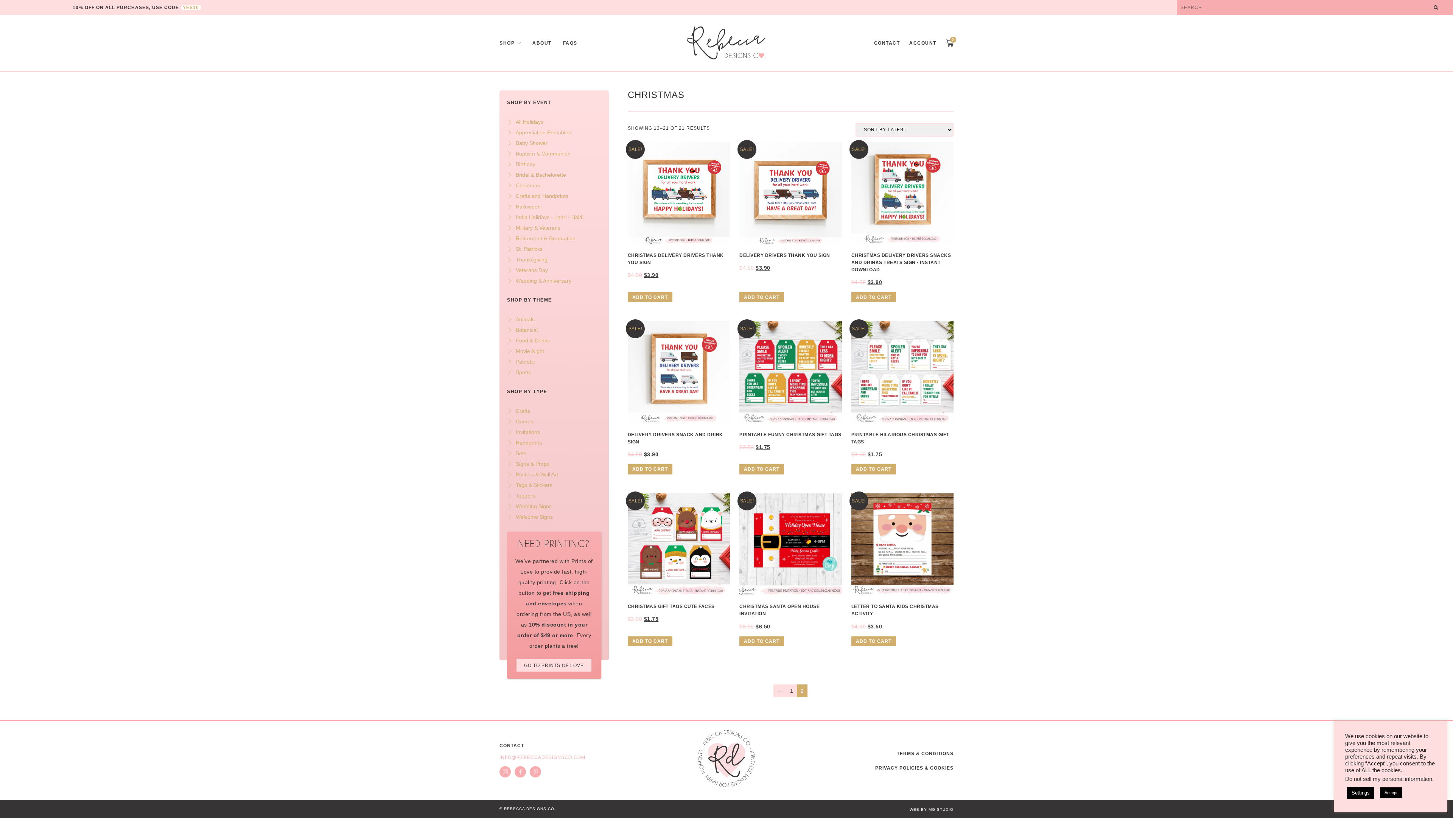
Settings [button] (1361, 793)
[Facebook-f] (520, 772)
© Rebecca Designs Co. (527, 809)
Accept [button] (1391, 792)
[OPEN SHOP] (518, 43)
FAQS (570, 43)
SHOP (507, 43)
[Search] (1436, 7)
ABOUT (542, 43)
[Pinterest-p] (535, 772)
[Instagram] (505, 772)
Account (923, 43)
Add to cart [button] (650, 297)
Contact (887, 43)
